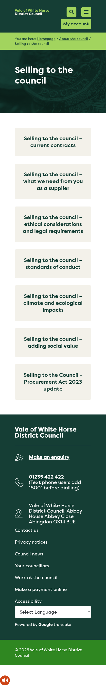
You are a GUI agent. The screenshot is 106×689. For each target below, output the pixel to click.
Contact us (26, 530)
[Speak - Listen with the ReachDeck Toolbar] (5, 680)
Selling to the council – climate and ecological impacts (53, 303)
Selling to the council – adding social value (53, 342)
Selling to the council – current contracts (53, 142)
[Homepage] (32, 12)
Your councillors (32, 566)
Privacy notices (31, 542)
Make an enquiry (49, 457)
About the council (73, 38)
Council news (29, 554)
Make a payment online (41, 589)
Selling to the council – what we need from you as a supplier (53, 181)
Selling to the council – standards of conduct (53, 264)
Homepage (46, 38)
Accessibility (28, 601)
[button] (86, 12)
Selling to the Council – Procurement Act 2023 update (53, 381)
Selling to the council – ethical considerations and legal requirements (53, 224)
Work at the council (36, 577)
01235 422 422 (46, 476)
